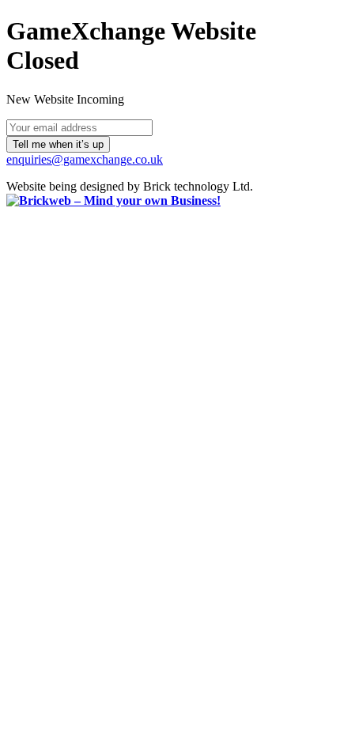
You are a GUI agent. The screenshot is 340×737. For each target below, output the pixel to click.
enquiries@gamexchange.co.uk (84, 159)
